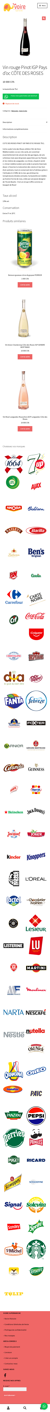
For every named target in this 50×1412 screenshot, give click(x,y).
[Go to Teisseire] (36, 1272)
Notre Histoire (10, 1318)
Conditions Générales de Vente (17, 1324)
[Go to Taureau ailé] (14, 1272)
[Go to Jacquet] (14, 834)
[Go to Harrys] (36, 790)
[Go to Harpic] (14, 790)
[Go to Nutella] (36, 1031)
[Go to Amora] (14, 508)
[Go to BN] (14, 575)
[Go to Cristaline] (14, 656)
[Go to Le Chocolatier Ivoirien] (36, 901)
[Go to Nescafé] (36, 1013)
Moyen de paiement (12, 1347)
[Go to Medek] (14, 990)
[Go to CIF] (14, 620)
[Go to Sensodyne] (36, 1182)
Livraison (8, 1352)
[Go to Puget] (14, 1160)
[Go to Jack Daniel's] (36, 812)
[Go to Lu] (36, 946)
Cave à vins (23, 111)
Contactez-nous (11, 1363)
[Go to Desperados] (36, 656)
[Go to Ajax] (36, 486)
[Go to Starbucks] (36, 1249)
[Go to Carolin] (36, 575)
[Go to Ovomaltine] (14, 1089)
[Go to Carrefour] (14, 598)
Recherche (25, 1408)
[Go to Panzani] (14, 1116)
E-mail (6, 1386)
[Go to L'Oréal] (36, 879)
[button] (44, 18)
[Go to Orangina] (14, 1071)
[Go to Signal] (14, 1205)
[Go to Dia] (14, 678)
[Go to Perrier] (14, 1138)
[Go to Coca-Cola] (36, 616)
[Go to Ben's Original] (36, 553)
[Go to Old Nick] (36, 1049)
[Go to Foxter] (36, 723)
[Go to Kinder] (14, 857)
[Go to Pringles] (36, 1138)
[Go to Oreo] (36, 1071)
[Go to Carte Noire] (36, 598)
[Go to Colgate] (36, 634)
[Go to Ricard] (36, 1160)
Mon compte (8, 1408)
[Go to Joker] (36, 834)
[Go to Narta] (14, 1013)
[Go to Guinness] (36, 767)
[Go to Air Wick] (14, 482)
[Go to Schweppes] (14, 1182)
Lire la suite (25, 285)
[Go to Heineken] (14, 812)
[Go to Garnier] (14, 745)
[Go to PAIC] (36, 1093)
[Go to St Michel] (14, 1249)
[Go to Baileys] (14, 531)
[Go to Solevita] (36, 1205)
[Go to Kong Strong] (14, 879)
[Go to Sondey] (14, 1227)
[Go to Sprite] (36, 1227)
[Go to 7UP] (36, 464)
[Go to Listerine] (14, 946)
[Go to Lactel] (14, 901)
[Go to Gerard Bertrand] (36, 745)
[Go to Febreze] (36, 701)
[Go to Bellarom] (14, 553)
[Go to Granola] (14, 767)
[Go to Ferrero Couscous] (14, 723)
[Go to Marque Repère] (14, 968)
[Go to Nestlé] (14, 1035)
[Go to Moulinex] (36, 990)
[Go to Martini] (36, 968)
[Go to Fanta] (14, 701)
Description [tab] (7, 122)
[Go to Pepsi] (36, 1116)
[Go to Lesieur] (36, 923)
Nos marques (10, 1335)
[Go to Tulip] (14, 1294)
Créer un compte (11, 1358)
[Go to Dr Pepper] (36, 678)
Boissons (15, 111)
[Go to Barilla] (36, 531)
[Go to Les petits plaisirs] (14, 923)
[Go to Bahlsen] (36, 508)
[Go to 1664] (14, 464)
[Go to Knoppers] (36, 857)
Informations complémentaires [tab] (15, 129)
